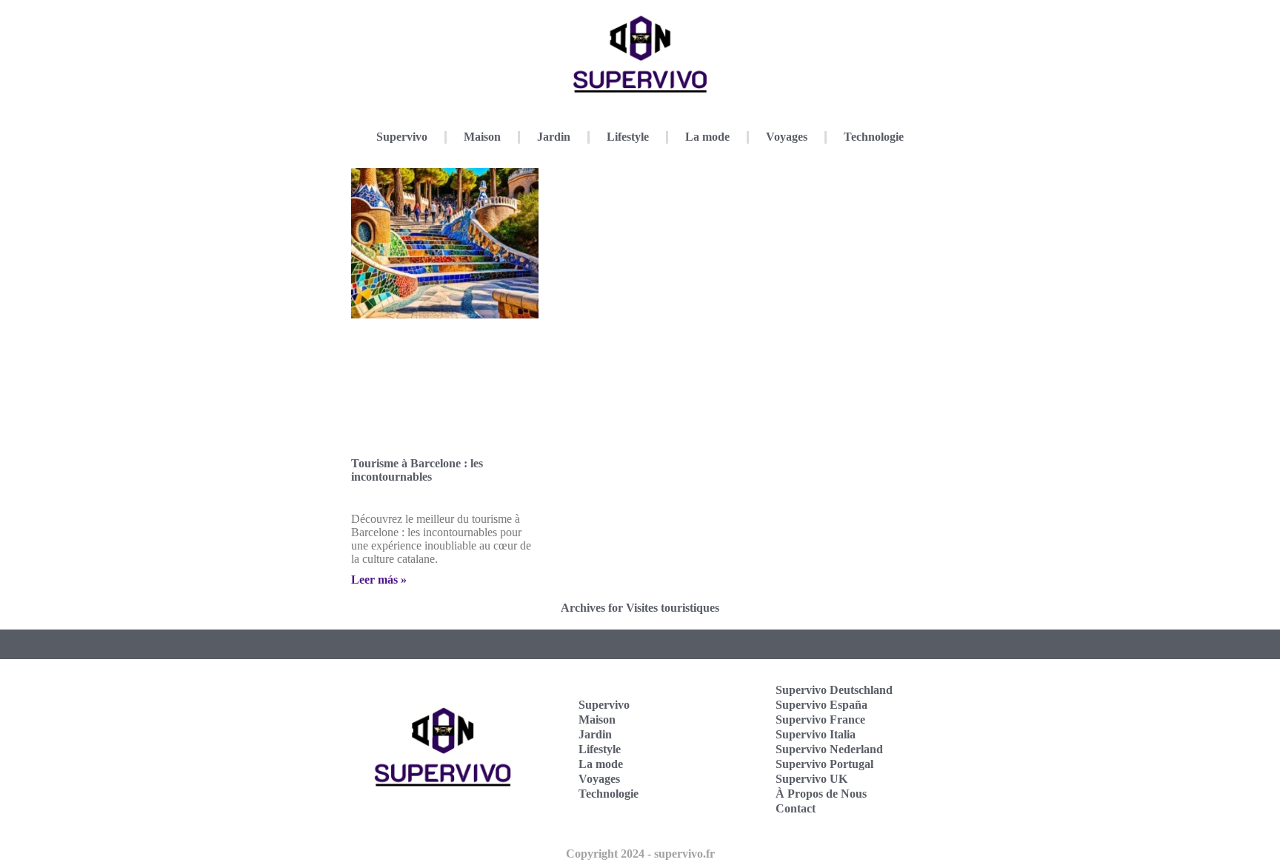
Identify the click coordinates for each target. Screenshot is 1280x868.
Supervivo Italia (816, 734)
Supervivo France (820, 719)
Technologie (874, 136)
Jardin (553, 136)
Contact (796, 808)
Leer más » (379, 579)
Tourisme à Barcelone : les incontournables (417, 470)
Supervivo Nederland (829, 749)
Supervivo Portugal (824, 764)
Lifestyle (628, 136)
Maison (482, 136)
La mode (707, 136)
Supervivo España (821, 704)
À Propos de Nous (821, 793)
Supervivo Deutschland (834, 690)
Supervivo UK (811, 778)
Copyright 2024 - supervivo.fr (640, 853)
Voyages (786, 136)
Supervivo (401, 136)
